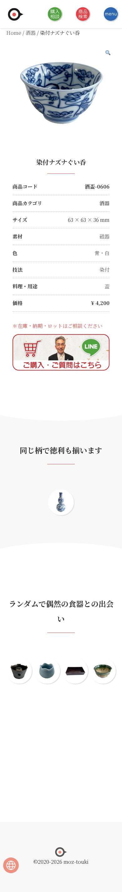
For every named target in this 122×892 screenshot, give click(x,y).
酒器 (31, 32)
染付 (104, 269)
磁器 (104, 236)
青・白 (101, 253)
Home (13, 32)
